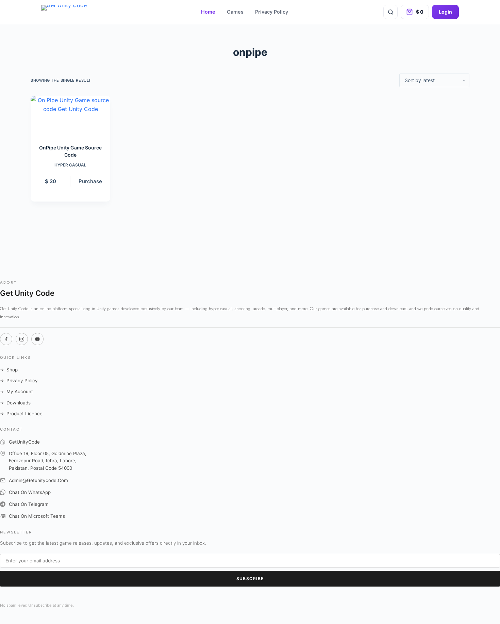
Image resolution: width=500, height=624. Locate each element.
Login (445, 12)
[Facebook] (6, 339)
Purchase (90, 181)
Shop (9, 369)
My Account (16, 391)
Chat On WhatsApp (30, 492)
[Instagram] (22, 339)
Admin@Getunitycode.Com (38, 480)
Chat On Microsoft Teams (37, 516)
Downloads (15, 402)
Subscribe (250, 578)
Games (235, 12)
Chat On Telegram (29, 504)
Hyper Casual (70, 164)
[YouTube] (37, 339)
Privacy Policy (271, 12)
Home (208, 12)
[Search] (390, 12)
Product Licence (21, 413)
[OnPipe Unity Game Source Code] (70, 115)
